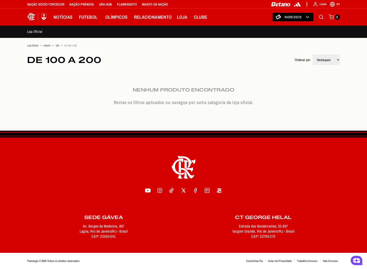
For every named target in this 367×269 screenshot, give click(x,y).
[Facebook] (195, 190)
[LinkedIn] (207, 190)
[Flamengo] (37, 17)
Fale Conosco (330, 261)
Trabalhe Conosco (307, 261)
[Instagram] (159, 190)
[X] (183, 190)
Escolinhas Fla (254, 261)
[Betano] (281, 4)
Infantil (47, 45)
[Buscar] (321, 17)
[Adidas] (297, 4)
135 (57, 45)
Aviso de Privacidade (280, 261)
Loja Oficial (34, 31)
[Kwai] (219, 190)
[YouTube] (148, 190)
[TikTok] (171, 190)
